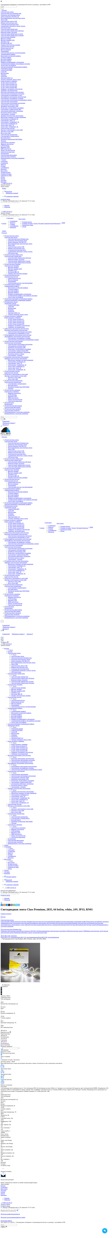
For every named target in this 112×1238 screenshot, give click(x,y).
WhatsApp (7, 207)
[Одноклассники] (4, 905)
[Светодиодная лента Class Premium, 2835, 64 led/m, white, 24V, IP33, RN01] (20, 981)
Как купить (11, 862)
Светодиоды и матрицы (18, 828)
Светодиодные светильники (19, 774)
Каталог (10, 651)
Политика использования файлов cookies (13, 1217)
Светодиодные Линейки (18, 687)
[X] (9, 905)
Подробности (5, 1043)
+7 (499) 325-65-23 (6, 183)
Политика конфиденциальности (10, 1214)
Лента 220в (66, 931)
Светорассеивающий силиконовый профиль (73, 921)
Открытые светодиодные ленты (10, 931)
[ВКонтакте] (2, 905)
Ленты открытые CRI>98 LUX (29, 931)
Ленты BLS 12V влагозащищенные (27, 937)
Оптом (3, 1193)
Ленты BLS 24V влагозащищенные (48, 937)
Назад (11, 650)
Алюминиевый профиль (18, 711)
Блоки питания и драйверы (19, 744)
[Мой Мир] (7, 905)
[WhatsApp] (14, 905)
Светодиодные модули (18, 700)
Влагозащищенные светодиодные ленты (50, 931)
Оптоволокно (62, 924)
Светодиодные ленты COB (77, 931)
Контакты (4, 1195)
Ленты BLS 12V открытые (9, 937)
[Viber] (11, 905)
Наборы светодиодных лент (94, 931)
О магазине (11, 850)
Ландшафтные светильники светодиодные (24, 766)
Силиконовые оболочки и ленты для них (25, 932)
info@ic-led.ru (6, 199)
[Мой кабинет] (1, 623)
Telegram (6, 205)
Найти (3, 1227)
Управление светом (17, 728)
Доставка (3, 1190)
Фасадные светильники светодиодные (22, 758)
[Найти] (2, 8)
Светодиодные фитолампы (74, 924)
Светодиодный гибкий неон (19, 676)
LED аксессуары (42, 932)
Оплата (3, 1192)
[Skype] (16, 905)
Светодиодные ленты (17, 656)
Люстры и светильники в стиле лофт (22, 809)
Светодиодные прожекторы (19, 817)
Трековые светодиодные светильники (22, 791)
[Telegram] (19, 905)
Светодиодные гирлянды (90, 924)
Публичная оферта (6, 1220)
